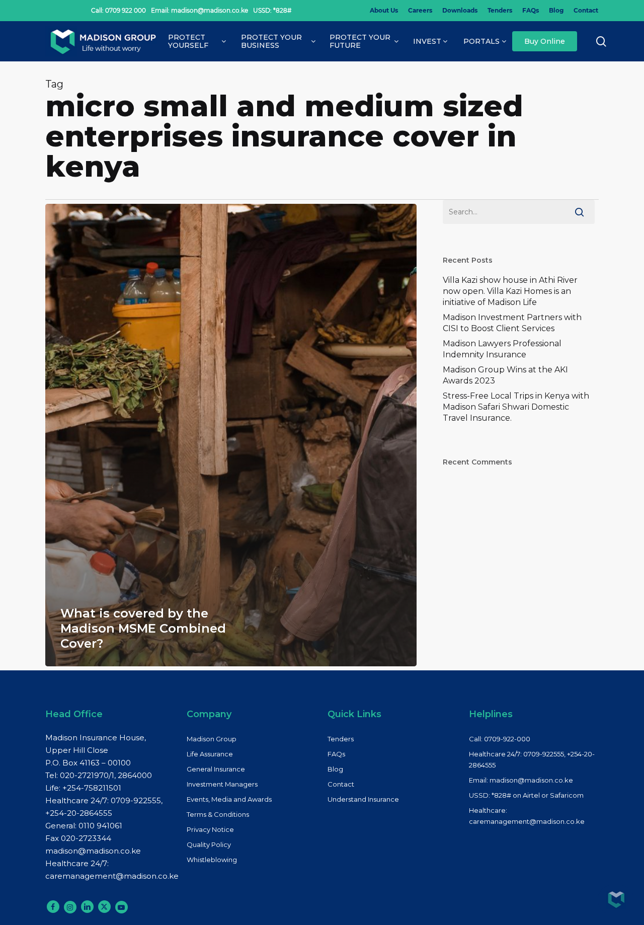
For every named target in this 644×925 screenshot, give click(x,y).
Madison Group (211, 739)
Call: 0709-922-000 (499, 739)
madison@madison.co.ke (93, 851)
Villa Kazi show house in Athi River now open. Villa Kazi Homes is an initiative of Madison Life (510, 291)
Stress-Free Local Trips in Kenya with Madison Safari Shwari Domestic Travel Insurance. (516, 407)
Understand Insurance (363, 799)
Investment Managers (222, 784)
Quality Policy (209, 844)
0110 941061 (100, 825)
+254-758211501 (91, 788)
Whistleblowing (212, 860)
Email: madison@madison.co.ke (521, 780)
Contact (341, 784)
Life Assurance (210, 754)
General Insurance (216, 769)
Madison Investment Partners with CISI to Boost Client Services (512, 323)
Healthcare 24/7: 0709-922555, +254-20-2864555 (532, 759)
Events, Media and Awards (229, 799)
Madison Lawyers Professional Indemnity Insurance (502, 349)
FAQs (336, 754)
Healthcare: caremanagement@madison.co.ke (527, 815)
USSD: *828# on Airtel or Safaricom (526, 795)
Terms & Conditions (218, 814)
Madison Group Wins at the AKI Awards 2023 (505, 375)
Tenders (341, 739)
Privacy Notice (210, 829)
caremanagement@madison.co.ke (112, 876)
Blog (335, 769)
